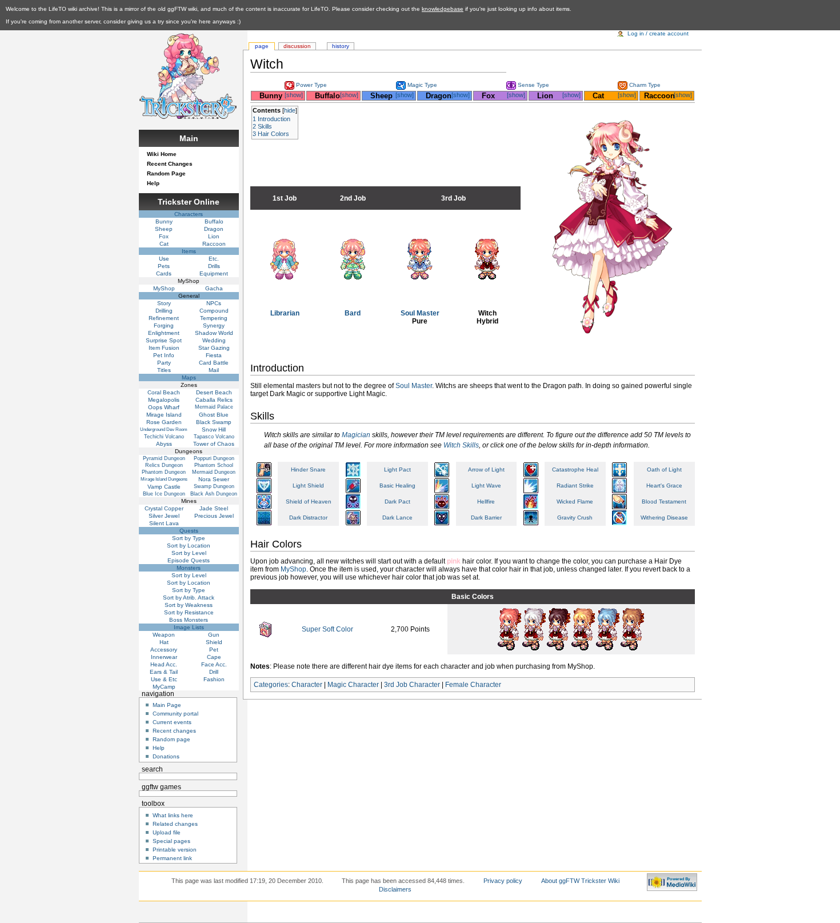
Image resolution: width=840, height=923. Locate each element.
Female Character (473, 685)
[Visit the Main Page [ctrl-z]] (188, 74)
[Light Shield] (264, 485)
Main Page (167, 705)
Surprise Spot (164, 340)
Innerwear (164, 657)
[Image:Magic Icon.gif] (401, 85)
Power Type (311, 85)
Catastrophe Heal (575, 469)
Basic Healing (397, 485)
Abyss (164, 444)
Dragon (213, 229)
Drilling (164, 310)
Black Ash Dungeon (213, 494)
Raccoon (214, 244)
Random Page (166, 173)
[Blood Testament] (619, 501)
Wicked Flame (575, 501)
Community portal (175, 713)
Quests (188, 531)
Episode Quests (188, 560)
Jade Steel (213, 508)
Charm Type (645, 85)
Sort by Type (188, 538)
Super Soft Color (327, 629)
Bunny (164, 221)
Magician (356, 435)
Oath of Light (664, 469)
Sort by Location (188, 545)
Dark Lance (397, 517)
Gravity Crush (575, 517)
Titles (164, 370)
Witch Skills (461, 445)
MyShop (293, 569)
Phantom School (213, 465)
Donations (166, 756)
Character (306, 685)
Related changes (175, 824)
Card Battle (214, 362)
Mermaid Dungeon (213, 472)
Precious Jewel (214, 516)
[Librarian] (284, 258)
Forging (164, 325)
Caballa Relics (214, 400)
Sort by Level (188, 553)
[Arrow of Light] (441, 469)
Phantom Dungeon (164, 472)
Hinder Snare (308, 469)
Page (262, 46)
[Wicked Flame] (530, 501)
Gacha (214, 288)
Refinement (164, 318)
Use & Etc (164, 679)
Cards (163, 273)
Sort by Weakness (189, 605)
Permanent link (172, 858)
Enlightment (163, 333)
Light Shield (308, 485)
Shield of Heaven (308, 501)
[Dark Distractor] (264, 517)
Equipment (213, 273)
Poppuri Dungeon (214, 458)
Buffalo (214, 221)
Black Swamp (213, 422)
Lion (213, 236)
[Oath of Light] (619, 469)
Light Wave (486, 485)
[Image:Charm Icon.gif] (622, 85)
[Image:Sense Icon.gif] (511, 85)
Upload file (167, 832)
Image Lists (189, 627)
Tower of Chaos (213, 444)
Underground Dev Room (163, 429)
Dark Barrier (486, 517)
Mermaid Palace (214, 407)
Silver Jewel (164, 516)
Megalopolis (163, 400)
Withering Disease (664, 517)
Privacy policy (502, 880)
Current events (172, 722)
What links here (173, 815)
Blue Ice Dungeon (164, 494)
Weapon (164, 635)
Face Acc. (214, 664)
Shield (214, 642)
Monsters (189, 568)
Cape (214, 657)
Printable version (175, 849)
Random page (171, 739)
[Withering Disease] (619, 517)
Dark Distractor (308, 517)
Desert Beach (214, 392)
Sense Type (533, 85)
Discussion (297, 46)
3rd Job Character (412, 685)
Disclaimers (395, 889)
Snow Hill (214, 429)
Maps (189, 377)
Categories (271, 685)
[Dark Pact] (353, 501)
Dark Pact (397, 501)
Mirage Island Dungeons (164, 479)
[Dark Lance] (353, 517)
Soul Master (420, 313)
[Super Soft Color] (265, 629)
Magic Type (422, 85)
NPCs (213, 303)
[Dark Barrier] (441, 517)
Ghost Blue (214, 414)
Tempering (213, 318)
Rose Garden (164, 422)
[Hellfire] (441, 501)
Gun (213, 635)
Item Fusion (164, 348)
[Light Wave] (441, 485)
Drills (214, 266)
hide (289, 110)
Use (164, 258)
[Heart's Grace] (619, 485)
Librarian (284, 313)
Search (152, 769)
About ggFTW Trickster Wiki (580, 880)
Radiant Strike (575, 485)
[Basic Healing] (353, 485)
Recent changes (174, 731)
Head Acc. (163, 664)
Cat (164, 244)
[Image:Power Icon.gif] (289, 85)
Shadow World (214, 333)
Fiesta (214, 355)
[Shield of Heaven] (264, 501)
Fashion (214, 679)
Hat (164, 642)
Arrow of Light (486, 469)
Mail (214, 370)
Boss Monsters (188, 620)
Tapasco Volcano (214, 436)
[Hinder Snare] (264, 469)
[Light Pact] (353, 469)
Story (164, 303)
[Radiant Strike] (530, 485)
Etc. (214, 258)
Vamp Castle (164, 487)
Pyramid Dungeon (164, 458)
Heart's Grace (664, 485)
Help (153, 183)
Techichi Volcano (164, 436)
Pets (164, 266)
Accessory (163, 649)
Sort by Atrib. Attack (188, 597)
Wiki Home (162, 154)
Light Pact (397, 469)
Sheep (164, 229)
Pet (213, 649)
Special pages (171, 841)
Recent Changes (170, 164)
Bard (353, 313)
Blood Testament (664, 501)
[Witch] (608, 227)
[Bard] (353, 258)
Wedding (214, 340)
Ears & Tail (164, 672)
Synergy (214, 325)
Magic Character (353, 685)
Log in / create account (658, 33)
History (340, 46)
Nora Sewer (213, 479)
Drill (213, 672)
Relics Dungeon (164, 465)
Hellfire (486, 501)
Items (189, 251)
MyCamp (164, 687)
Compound (214, 310)
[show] (294, 94)
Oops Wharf (163, 407)
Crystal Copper (164, 508)
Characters (188, 214)
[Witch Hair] (571, 629)
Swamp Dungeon (214, 486)
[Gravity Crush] (530, 517)
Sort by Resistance (189, 612)
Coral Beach (163, 392)
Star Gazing (214, 348)
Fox (164, 236)
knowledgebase (442, 9)
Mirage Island (164, 414)
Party (164, 362)
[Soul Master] (420, 258)
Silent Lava (164, 523)
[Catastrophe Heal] (530, 469)
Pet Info (163, 355)
